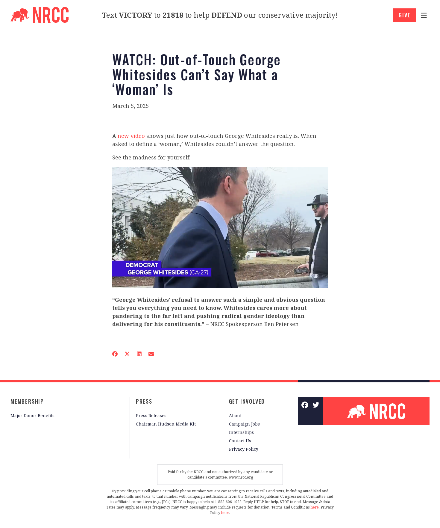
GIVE (404, 15)
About (235, 415)
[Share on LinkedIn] (139, 354)
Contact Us (240, 440)
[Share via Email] (151, 354)
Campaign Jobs (244, 424)
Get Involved (247, 401)
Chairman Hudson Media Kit (166, 424)
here (315, 507)
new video (131, 135)
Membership (27, 401)
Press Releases (151, 415)
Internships (241, 432)
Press (144, 401)
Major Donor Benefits (32, 415)
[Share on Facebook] (115, 354)
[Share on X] (127, 354)
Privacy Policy (243, 449)
